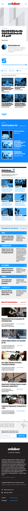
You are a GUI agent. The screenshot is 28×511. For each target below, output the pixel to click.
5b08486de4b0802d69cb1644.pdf (13, 65)
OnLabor (14, 3)
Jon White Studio (13, 500)
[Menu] (2, 4)
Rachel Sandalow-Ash (14, 45)
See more (23, 302)
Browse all (22, 125)
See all (14, 175)
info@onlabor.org (13, 497)
